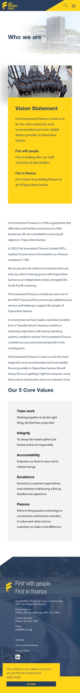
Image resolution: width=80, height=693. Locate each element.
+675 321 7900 (30, 621)
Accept (31, 684)
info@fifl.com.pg (23, 629)
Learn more (14, 677)
